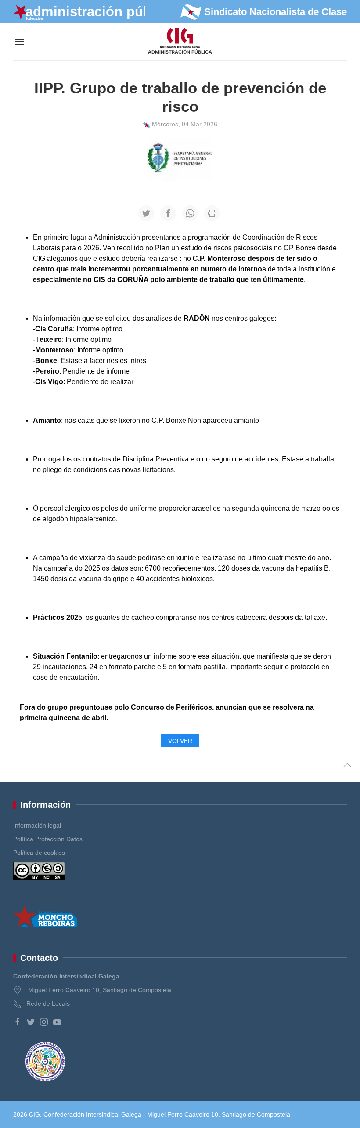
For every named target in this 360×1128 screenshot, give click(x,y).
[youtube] (57, 1022)
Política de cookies (39, 852)
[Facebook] (17, 1022)
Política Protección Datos (48, 838)
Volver (180, 740)
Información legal (37, 825)
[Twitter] (30, 1022)
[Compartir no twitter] (146, 213)
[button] (19, 42)
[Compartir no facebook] (168, 213)
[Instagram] (44, 1022)
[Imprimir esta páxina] (212, 213)
